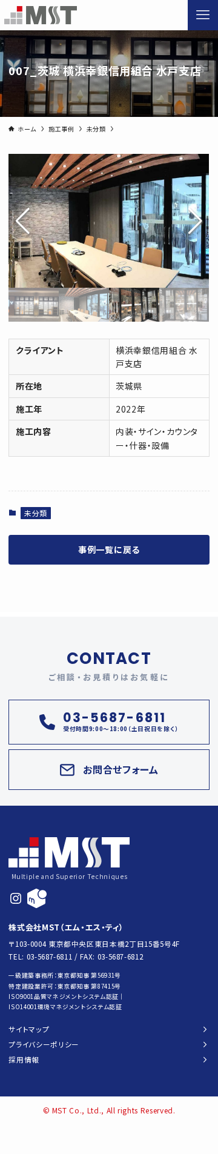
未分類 (35, 513)
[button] (195, 221)
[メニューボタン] (203, 15)
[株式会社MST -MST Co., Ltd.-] (40, 15)
